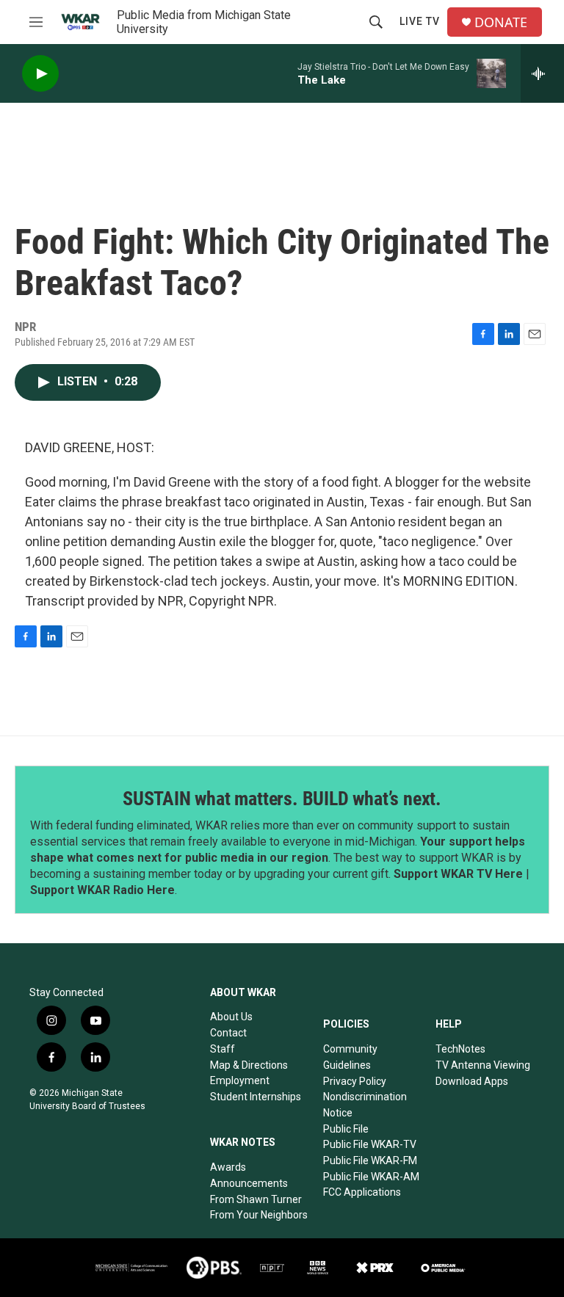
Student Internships (255, 1096)
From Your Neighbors (259, 1215)
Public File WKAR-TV (369, 1144)
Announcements (249, 1183)
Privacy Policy (354, 1081)
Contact (228, 1033)
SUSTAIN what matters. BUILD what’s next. (282, 799)
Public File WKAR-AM (371, 1176)
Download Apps (471, 1081)
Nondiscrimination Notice (365, 1105)
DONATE (500, 22)
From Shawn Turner (256, 1199)
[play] (40, 73)
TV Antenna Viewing (482, 1065)
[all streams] (542, 73)
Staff (222, 1049)
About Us (231, 1016)
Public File (346, 1129)
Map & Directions (249, 1065)
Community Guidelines (350, 1057)
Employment (240, 1080)
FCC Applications (362, 1192)
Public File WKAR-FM (370, 1160)
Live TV (420, 21)
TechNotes (460, 1049)
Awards (228, 1167)
